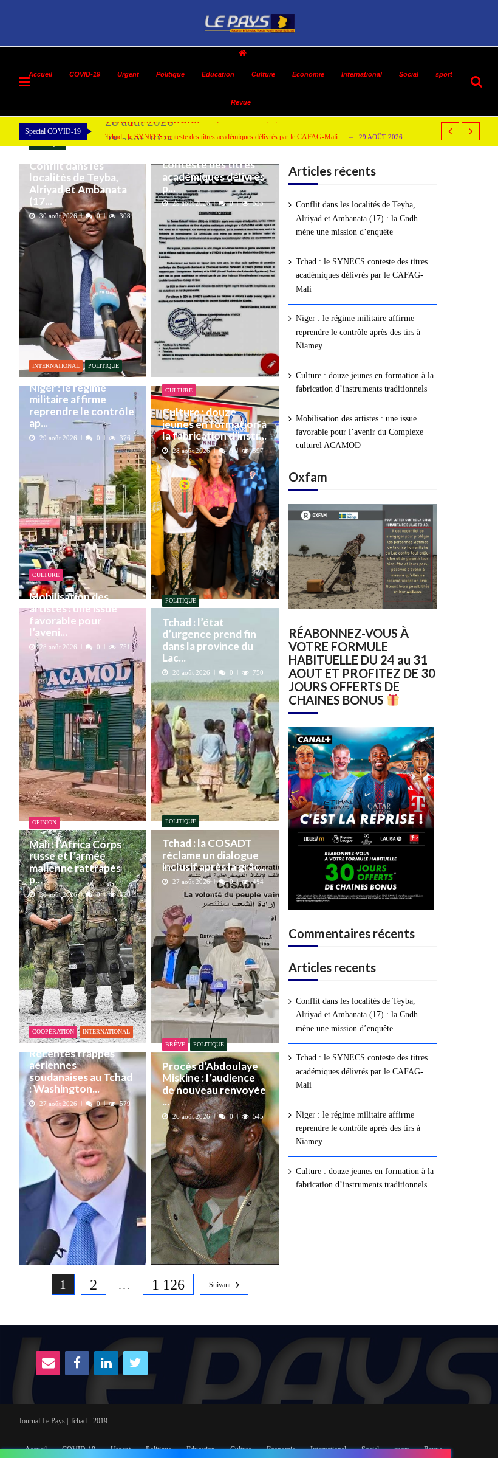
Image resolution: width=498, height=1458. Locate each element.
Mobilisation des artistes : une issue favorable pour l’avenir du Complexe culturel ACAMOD (359, 432)
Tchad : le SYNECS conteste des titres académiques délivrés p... (213, 170)
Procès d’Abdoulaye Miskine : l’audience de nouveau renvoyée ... (214, 1083)
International (361, 74)
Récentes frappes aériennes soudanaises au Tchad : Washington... (80, 1071)
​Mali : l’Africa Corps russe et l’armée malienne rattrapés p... (75, 861)
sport (443, 74)
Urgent (128, 74)
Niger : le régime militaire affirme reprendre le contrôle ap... (81, 405)
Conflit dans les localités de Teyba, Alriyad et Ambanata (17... (78, 183)
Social (408, 74)
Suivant (220, 1284)
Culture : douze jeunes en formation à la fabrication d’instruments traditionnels (365, 382)
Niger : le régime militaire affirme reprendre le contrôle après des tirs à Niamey (358, 332)
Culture (263, 74)
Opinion (44, 822)
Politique (103, 365)
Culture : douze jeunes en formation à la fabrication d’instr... (214, 423)
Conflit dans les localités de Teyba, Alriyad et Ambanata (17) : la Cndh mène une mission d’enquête (357, 218)
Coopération (53, 1031)
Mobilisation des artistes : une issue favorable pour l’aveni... (73, 614)
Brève (175, 1044)
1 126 (168, 1285)
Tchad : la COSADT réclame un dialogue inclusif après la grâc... (214, 854)
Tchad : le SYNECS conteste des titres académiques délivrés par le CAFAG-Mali (221, 137)
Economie (308, 74)
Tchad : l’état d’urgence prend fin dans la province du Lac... (209, 640)
